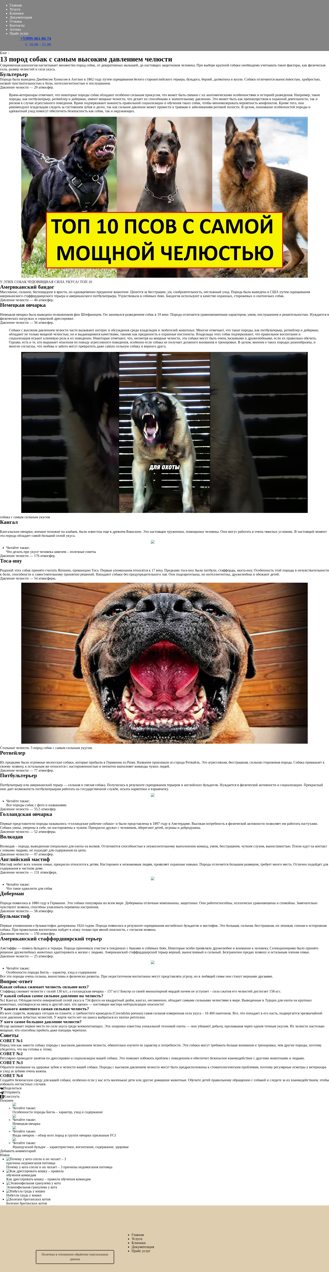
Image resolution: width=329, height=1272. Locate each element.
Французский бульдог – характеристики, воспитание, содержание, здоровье (71, 1147)
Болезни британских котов (26, 1203)
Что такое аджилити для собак (29, 888)
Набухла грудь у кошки (24, 1195)
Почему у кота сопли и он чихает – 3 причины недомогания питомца (59, 1167)
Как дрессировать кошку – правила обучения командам (48, 1179)
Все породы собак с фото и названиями (36, 805)
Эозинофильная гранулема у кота (31, 1187)
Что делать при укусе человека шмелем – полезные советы (51, 552)
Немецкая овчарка (26, 1124)
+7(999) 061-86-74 (35, 38)
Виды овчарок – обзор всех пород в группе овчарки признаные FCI (64, 1135)
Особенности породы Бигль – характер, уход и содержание (51, 972)
